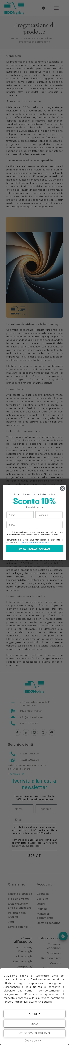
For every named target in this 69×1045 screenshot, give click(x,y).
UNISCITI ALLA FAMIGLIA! (34, 548)
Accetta (35, 1014)
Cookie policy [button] (33, 1040)
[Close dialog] (62, 488)
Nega (34, 1023)
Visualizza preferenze (34, 1033)
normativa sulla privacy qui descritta (33, 542)
